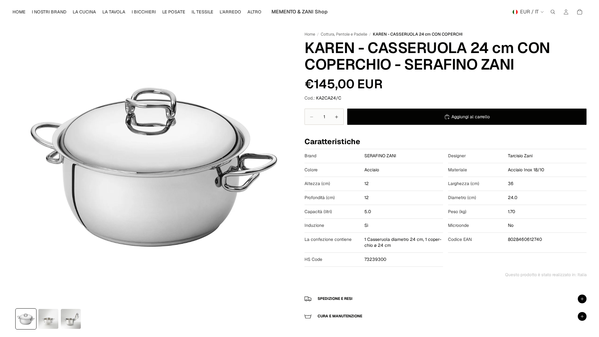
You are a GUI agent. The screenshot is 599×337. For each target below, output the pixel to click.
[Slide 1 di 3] (26, 319)
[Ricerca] (553, 12)
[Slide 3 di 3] (71, 319)
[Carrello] (580, 12)
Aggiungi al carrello (470, 117)
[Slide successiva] (224, 164)
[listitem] (254, 11)
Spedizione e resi (335, 298)
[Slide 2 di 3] (48, 319)
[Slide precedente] (82, 164)
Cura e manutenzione (340, 316)
